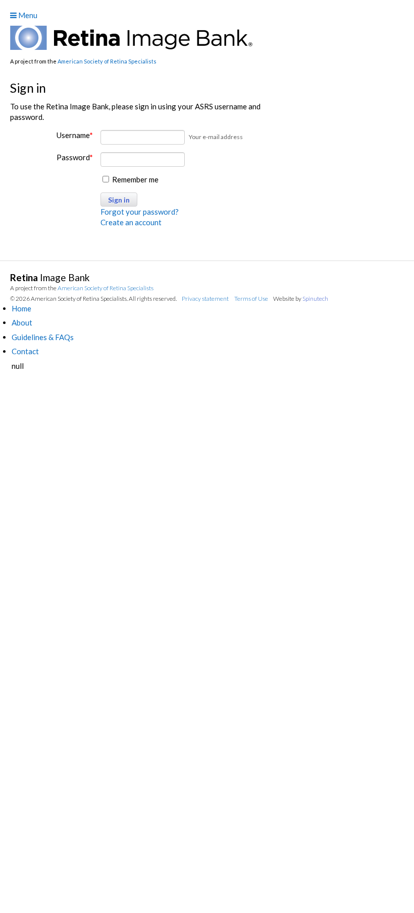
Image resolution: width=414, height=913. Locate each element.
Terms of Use (251, 298)
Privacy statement (205, 298)
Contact (25, 351)
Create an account (131, 222)
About (22, 322)
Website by (300, 298)
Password (75, 157)
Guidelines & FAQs (43, 337)
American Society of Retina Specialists (107, 61)
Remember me (135, 179)
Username (75, 135)
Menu (27, 15)
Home (21, 308)
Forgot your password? (139, 211)
